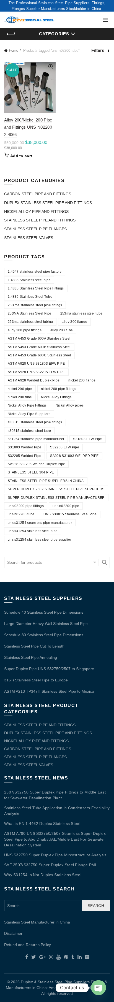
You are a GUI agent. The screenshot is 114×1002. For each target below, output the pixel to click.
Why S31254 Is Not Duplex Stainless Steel (42, 875)
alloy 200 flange (74, 322)
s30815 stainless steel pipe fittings (35, 422)
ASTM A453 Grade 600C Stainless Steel (39, 355)
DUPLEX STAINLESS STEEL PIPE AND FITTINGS (48, 203)
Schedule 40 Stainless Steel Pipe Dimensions (43, 612)
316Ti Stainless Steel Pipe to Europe (36, 680)
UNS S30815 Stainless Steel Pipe (70, 514)
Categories (54, 33)
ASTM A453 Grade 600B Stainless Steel (39, 347)
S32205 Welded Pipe (24, 456)
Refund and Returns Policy (27, 945)
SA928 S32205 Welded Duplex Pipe (36, 464)
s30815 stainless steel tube (29, 431)
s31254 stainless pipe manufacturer (36, 439)
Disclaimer (13, 933)
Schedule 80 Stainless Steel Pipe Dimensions (43, 635)
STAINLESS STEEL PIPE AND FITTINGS (40, 220)
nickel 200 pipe (20, 389)
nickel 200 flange (81, 380)
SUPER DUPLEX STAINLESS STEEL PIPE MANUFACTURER (56, 498)
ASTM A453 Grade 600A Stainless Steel (39, 338)
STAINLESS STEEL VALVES (28, 237)
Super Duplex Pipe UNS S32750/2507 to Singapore (49, 669)
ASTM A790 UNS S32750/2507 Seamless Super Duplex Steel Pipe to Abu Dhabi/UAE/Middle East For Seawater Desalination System (55, 839)
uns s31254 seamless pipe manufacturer (40, 523)
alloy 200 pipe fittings (25, 330)
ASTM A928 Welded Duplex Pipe (33, 380)
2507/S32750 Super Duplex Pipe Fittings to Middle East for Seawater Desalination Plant (55, 795)
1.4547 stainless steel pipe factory (35, 271)
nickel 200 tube (20, 397)
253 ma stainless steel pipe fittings (35, 305)
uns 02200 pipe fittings (26, 506)
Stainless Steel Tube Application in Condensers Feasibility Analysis (57, 811)
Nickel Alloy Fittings (56, 397)
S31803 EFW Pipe (87, 439)
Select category (94, 562)
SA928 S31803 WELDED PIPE (74, 456)
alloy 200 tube (61, 330)
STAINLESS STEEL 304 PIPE (31, 472)
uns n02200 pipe (66, 506)
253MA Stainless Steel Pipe (29, 313)
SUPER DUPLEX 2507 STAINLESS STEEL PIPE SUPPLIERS (56, 489)
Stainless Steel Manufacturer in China (37, 922)
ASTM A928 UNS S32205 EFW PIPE (36, 372)
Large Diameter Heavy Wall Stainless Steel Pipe (46, 623)
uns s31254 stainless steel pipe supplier (39, 539)
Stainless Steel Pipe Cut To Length (34, 646)
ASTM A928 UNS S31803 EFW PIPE (36, 363)
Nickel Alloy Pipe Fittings (27, 405)
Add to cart (21, 156)
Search (104, 562)
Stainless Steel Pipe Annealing (30, 657)
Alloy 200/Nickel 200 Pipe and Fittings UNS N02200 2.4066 (28, 127)
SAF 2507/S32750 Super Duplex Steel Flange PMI (50, 865)
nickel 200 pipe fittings (58, 389)
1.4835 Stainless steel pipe (29, 280)
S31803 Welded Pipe (24, 447)
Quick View (51, 67)
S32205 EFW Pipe (64, 447)
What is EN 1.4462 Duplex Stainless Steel (42, 823)
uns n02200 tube (21, 514)
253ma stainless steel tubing (30, 322)
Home (13, 50)
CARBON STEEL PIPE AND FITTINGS (37, 194)
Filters (97, 50)
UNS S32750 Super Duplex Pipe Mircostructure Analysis (55, 855)
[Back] (11, 34)
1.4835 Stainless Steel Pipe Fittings (36, 288)
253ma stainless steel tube (81, 313)
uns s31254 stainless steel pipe (33, 531)
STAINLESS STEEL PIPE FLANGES (35, 229)
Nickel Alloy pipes (70, 405)
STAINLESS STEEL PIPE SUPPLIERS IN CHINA (46, 481)
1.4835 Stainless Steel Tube (30, 297)
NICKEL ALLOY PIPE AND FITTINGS (36, 211)
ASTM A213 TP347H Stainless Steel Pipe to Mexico (49, 691)
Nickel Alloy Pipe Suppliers (29, 414)
